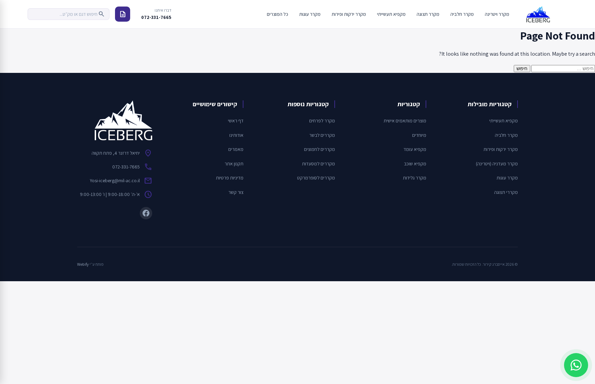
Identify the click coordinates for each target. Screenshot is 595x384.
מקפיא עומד (415, 149)
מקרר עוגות (310, 14)
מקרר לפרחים (322, 121)
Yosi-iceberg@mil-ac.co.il (115, 180)
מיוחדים (419, 135)
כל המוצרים (277, 14)
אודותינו (236, 135)
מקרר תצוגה (428, 14)
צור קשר (235, 192)
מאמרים (235, 149)
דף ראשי (235, 121)
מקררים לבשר (322, 135)
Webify (83, 264)
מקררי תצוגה (506, 192)
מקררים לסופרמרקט (316, 178)
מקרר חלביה (462, 14)
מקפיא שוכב (415, 164)
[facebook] (146, 213)
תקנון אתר (234, 164)
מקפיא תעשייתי (391, 14)
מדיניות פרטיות (229, 178)
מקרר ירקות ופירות (349, 14)
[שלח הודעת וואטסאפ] (576, 365)
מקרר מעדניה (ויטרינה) (497, 164)
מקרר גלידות (414, 178)
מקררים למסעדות (318, 164)
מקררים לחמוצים (319, 149)
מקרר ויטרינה (497, 14)
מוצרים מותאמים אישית (405, 121)
